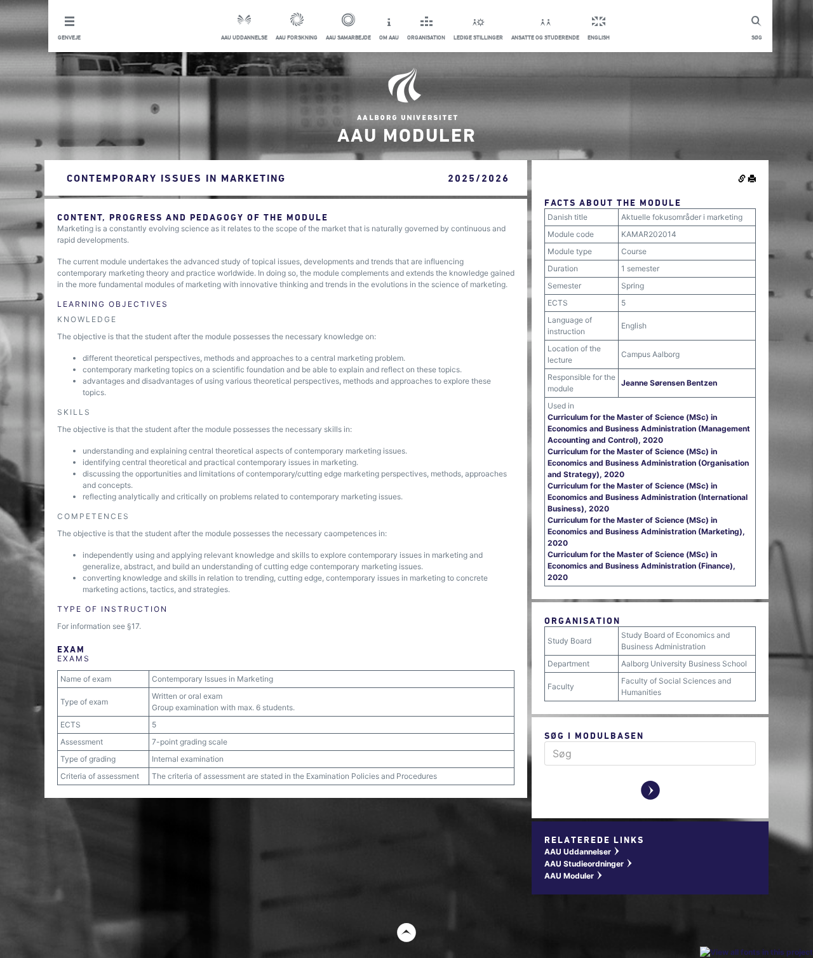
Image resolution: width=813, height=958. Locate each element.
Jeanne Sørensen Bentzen (669, 383)
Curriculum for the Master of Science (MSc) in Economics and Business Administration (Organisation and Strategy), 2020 (648, 463)
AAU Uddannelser (582, 851)
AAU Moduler (573, 875)
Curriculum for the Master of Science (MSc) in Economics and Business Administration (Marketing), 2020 (646, 531)
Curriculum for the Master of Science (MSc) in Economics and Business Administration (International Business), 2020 (648, 497)
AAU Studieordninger (588, 863)
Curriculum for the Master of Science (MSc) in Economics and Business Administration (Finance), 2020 (642, 566)
